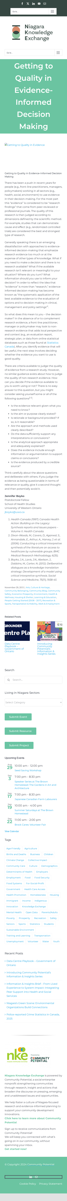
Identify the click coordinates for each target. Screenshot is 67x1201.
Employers (42, 871)
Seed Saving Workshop (28, 770)
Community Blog (38, 590)
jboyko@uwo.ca (14, 512)
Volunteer (33, 941)
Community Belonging (16, 590)
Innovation (12, 906)
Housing (54, 894)
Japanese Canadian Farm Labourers (36, 799)
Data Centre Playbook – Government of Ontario (14, 647)
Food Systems (14, 883)
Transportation (42, 935)
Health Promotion (16, 894)
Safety (53, 918)
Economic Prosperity (22, 594)
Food (27, 877)
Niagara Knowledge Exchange (24, 1075)
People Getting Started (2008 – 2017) (23, 600)
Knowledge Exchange (34, 906)
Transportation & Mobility (24, 603)
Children (48, 854)
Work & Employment (49, 603)
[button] (7, 638)
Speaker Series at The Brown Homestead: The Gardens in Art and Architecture (35, 785)
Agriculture (30, 848)
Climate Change (15, 860)
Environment (40, 594)
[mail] (36, 1177)
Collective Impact (37, 860)
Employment (13, 877)
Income (26, 900)
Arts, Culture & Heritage (38, 587)
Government (13, 889)
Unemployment (15, 941)
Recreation (40, 918)
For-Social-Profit (35, 883)
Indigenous (41, 900)
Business (35, 854)
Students (49, 924)
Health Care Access (34, 889)
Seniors (10, 924)
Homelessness (38, 894)
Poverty (10, 918)
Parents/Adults (50, 912)
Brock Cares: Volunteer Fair (30, 824)
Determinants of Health (19, 871)
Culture (33, 866)
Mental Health (14, 912)
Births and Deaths (16, 854)
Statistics (35, 924)
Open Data (32, 912)
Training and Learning (18, 935)
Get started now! (16, 1149)
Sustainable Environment (20, 929)
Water (45, 941)
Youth (56, 941)
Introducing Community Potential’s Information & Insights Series (46, 648)
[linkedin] (30, 1177)
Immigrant (12, 900)
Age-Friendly (13, 848)
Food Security (42, 877)
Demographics (49, 866)
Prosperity (24, 918)
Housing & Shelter (24, 597)
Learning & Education (45, 597)
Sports (22, 924)
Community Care (15, 866)
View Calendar (12, 831)
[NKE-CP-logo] (28, 1042)
